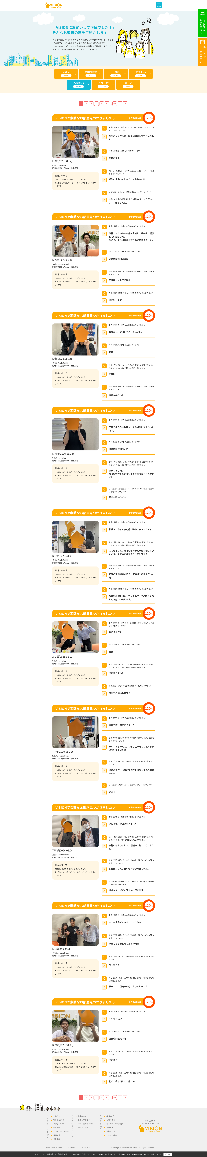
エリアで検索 (111, 1135)
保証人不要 (110, 1120)
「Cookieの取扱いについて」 (139, 1154)
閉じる (167, 1154)
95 (114, 103)
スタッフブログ (84, 1120)
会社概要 (56, 1139)
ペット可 (109, 1127)
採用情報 (56, 1135)
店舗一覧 (56, 1127)
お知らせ (56, 1116)
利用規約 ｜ (73, 1147)
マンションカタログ (85, 1123)
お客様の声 (82, 1116)
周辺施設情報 (83, 1127)
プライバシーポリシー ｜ (55, 1147)
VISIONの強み (58, 1120)
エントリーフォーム (61, 1131)
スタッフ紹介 (58, 1123)
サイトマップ (85, 1147)
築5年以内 (110, 1116)
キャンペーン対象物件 (115, 1123)
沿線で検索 (110, 1131)
